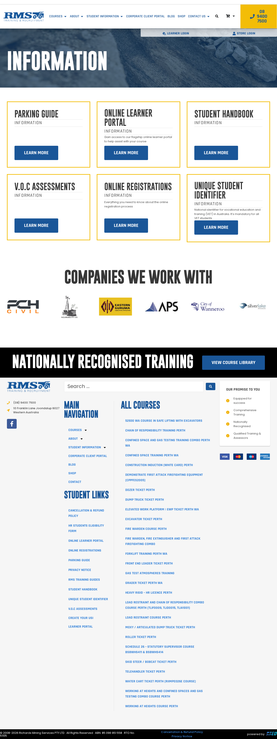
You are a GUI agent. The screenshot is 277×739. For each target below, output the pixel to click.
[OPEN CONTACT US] (208, 16)
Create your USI (80, 618)
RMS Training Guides (84, 579)
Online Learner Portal (128, 118)
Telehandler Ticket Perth (145, 671)
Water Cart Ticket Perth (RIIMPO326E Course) (160, 681)
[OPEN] (233, 16)
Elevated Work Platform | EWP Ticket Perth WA (162, 509)
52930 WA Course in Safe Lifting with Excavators (163, 420)
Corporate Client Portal (87, 456)
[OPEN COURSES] (65, 16)
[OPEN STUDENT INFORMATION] (121, 16)
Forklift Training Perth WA (146, 553)
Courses (75, 430)
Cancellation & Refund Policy (182, 732)
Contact (74, 482)
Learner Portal (80, 626)
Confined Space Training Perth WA (152, 455)
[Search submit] (210, 386)
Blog (72, 464)
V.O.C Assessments (44, 187)
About (73, 438)
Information (28, 123)
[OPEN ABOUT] (82, 16)
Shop (72, 473)
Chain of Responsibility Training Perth (155, 430)
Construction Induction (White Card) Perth (159, 465)
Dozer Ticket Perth (140, 490)
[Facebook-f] (12, 424)
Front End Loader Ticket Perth (149, 563)
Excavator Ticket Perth (143, 519)
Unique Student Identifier (218, 191)
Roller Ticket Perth (140, 637)
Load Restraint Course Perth (148, 617)
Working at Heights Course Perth (151, 706)
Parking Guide (36, 114)
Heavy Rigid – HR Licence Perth (148, 592)
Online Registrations (138, 187)
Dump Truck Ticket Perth (144, 499)
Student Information (84, 447)
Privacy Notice (79, 570)
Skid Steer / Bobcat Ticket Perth (150, 662)
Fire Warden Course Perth (146, 529)
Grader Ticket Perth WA (144, 583)
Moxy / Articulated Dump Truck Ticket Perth (160, 627)
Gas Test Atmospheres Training (149, 573)
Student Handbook (223, 114)
